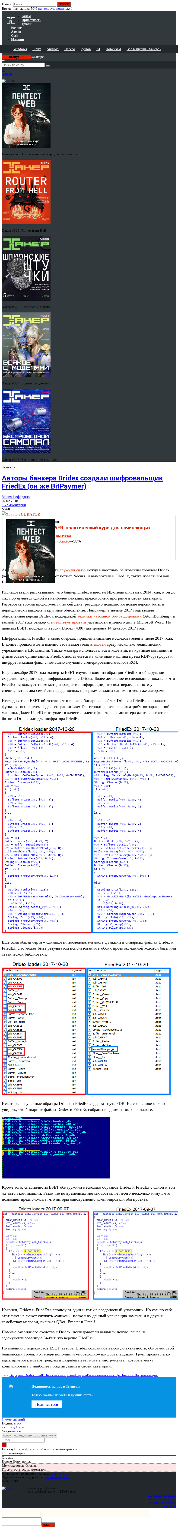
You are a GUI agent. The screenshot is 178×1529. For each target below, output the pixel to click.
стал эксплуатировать (66, 622)
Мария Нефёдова (16, 497)
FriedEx (40, 1375)
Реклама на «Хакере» (162, 1502)
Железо (69, 49)
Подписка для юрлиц (162, 1499)
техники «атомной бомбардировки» (109, 616)
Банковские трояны (60, 1375)
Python (86, 49)
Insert (48, 1524)
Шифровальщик (146, 1375)
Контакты (169, 1506)
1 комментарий (14, 505)
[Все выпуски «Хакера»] (2, 55)
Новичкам (113, 49)
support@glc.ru (60, 1473)
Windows (20, 49)
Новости (9, 467)
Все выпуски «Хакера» (144, 49)
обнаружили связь (69, 570)
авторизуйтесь (13, 1427)
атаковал (98, 644)
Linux (36, 49)
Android (53, 49)
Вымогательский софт (104, 1375)
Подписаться (46, 1404)
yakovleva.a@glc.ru (57, 1477)
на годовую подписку (54, 8)
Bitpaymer (17, 1375)
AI (98, 49)
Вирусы (81, 1375)
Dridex (30, 1375)
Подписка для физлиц (162, 1495)
